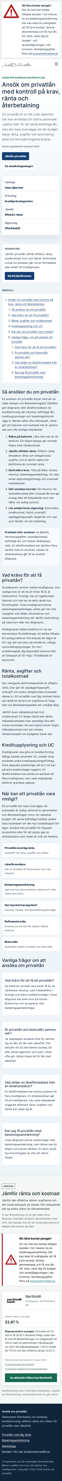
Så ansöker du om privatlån (28, 309)
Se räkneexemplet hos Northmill (19, 1364)
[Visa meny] (56, 64)
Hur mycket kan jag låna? (30, 907)
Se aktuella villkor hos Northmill (31, 1377)
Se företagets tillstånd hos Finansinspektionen (26, 1369)
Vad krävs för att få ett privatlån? (36, 347)
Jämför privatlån (15, 156)
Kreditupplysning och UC (27, 326)
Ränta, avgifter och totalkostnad (31, 320)
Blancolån (29, 944)
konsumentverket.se (45, 53)
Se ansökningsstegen (19, 166)
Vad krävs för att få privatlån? (30, 315)
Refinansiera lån (26, 926)
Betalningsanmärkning (30, 889)
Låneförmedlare (28, 869)
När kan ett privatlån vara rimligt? (32, 331)
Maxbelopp (9, 1446)
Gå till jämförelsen (19, 276)
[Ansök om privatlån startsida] (16, 64)
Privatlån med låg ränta (27, 850)
